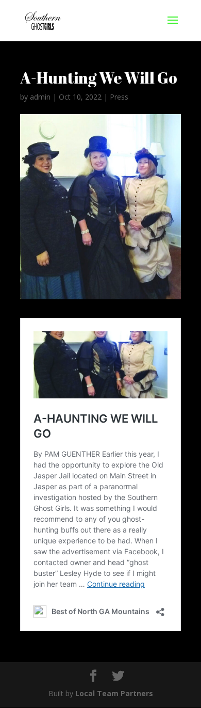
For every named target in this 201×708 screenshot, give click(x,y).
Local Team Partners (114, 693)
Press (119, 97)
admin (40, 97)
